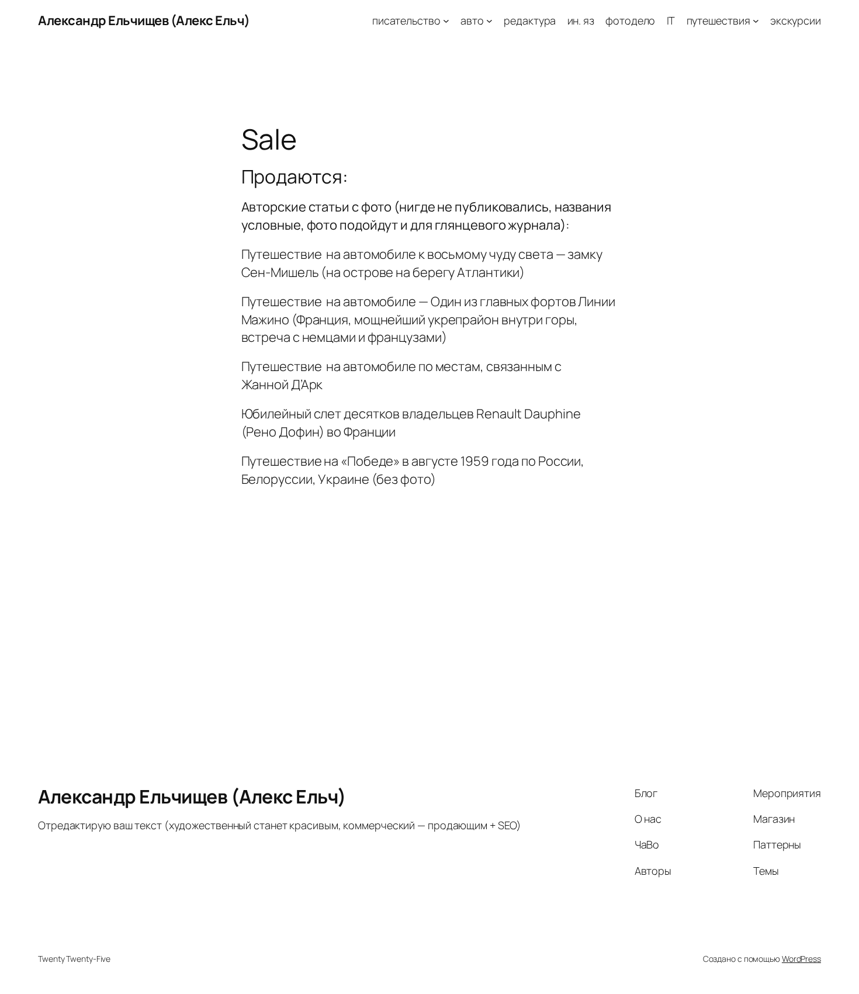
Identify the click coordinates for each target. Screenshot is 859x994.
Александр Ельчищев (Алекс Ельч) (144, 20)
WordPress (801, 958)
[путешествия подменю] (756, 21)
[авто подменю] (489, 21)
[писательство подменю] (446, 21)
